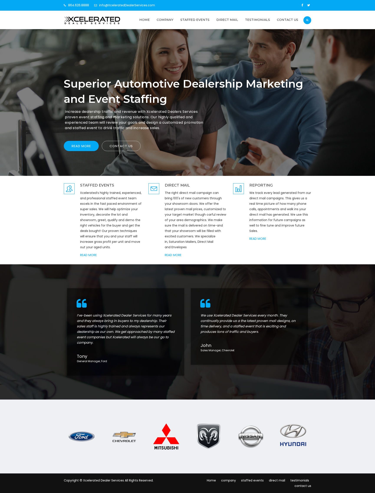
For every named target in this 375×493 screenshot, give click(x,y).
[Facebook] (302, 5)
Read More (81, 146)
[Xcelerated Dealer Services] (92, 21)
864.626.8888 (78, 5)
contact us (287, 20)
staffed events (194, 20)
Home (144, 20)
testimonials (257, 20)
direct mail (227, 20)
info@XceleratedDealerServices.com (127, 5)
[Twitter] (308, 5)
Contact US (121, 146)
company (165, 20)
